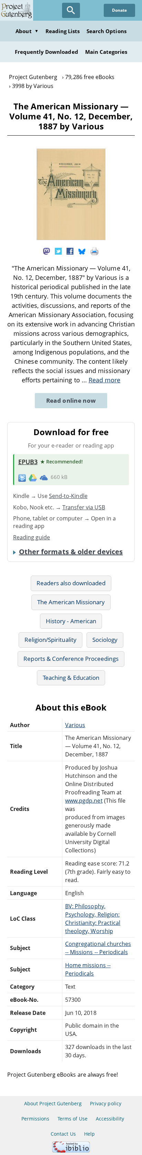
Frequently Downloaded (46, 51)
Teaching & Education (71, 678)
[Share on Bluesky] (82, 251)
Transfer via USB (83, 507)
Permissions (35, 1118)
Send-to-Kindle (68, 496)
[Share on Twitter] (58, 251)
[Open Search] (71, 10)
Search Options (106, 31)
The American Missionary (71, 602)
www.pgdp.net (83, 800)
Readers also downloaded (71, 583)
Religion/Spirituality (50, 640)
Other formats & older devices (71, 552)
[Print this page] (94, 251)
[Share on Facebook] (70, 251)
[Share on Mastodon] (46, 251)
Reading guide (31, 537)
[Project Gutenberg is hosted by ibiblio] (71, 1150)
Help (89, 1133)
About (27, 31)
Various (75, 725)
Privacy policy (105, 1103)
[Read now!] (71, 238)
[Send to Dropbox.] (22, 477)
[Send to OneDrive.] (44, 477)
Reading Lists (62, 31)
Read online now (71, 400)
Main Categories (106, 51)
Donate (119, 10)
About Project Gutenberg (53, 1103)
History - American (71, 621)
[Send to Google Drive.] (33, 477)
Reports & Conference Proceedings (70, 659)
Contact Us (63, 1133)
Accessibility (110, 1118)
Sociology (105, 640)
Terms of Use (72, 1118)
